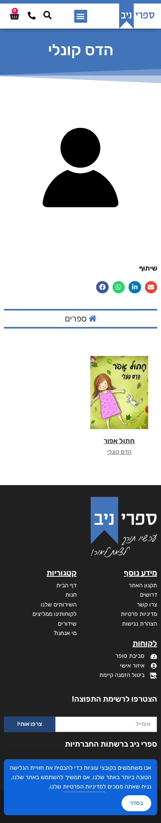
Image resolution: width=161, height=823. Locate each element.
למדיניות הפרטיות (84, 786)
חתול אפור (119, 441)
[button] (80, 16)
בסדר (136, 803)
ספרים (77, 318)
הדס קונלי (119, 451)
